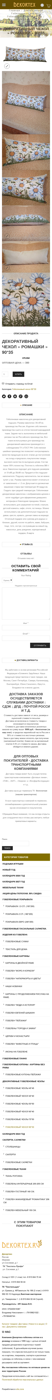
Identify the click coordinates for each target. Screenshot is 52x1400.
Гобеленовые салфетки (18, 1162)
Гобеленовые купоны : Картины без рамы (24, 1066)
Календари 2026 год (14, 875)
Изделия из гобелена (15, 934)
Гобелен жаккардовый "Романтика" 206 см (26, 1201)
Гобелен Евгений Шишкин (20, 1012)
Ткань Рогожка (13, 1175)
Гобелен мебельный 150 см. (20, 1210)
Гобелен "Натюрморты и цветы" (23, 978)
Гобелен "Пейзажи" (16, 1020)
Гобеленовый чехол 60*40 (19, 1111)
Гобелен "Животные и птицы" (22, 1043)
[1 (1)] (26, 56)
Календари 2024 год (14, 1133)
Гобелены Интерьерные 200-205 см (24, 1183)
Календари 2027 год (14, 881)
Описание (27, 405)
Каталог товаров (9, 1323)
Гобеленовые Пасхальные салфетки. (25, 928)
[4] (26, 187)
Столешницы (12, 1146)
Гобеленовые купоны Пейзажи (23, 1074)
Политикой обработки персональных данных (22, 1379)
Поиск (4, 839)
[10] (26, 256)
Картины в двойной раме (19, 962)
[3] (26, 151)
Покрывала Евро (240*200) (19, 921)
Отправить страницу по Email (18, 383)
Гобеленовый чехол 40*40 (19, 1095)
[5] (26, 223)
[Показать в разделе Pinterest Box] (15, 396)
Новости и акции (36, 1323)
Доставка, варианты (27, 660)
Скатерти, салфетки (14, 1139)
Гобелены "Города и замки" (20, 1028)
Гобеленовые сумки (17, 941)
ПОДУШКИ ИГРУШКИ (13, 863)
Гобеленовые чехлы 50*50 (19, 1103)
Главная (14, 10)
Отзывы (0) (27, 544)
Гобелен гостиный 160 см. (20, 1191)
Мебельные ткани (13, 887)
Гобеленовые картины (16, 956)
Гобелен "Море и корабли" (20, 970)
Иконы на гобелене (16, 1051)
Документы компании (16, 1326)
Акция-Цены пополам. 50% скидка (22, 893)
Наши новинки (13, 986)
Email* (26, 633)
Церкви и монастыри (17, 1036)
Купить (18, 374)
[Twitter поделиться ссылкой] (4, 396)
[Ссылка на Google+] (21, 396)
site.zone (20, 1389)
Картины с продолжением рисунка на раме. (26, 995)
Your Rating (26, 575)
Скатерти (10, 1154)
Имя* (26, 623)
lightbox (7, 66)
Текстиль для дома (16, 949)
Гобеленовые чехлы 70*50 (19, 1119)
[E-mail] (26, 396)
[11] (26, 299)
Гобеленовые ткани (14, 1169)
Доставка (23, 1323)
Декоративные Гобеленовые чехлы (27, 12)
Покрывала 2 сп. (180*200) (19, 914)
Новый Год (9, 869)
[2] (26, 102)
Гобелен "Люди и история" (20, 1005)
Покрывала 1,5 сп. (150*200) (19, 906)
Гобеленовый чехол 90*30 (24, 16)
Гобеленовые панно (15, 1058)
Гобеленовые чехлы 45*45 (19, 1088)
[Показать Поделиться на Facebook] (9, 396)
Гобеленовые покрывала (18, 899)
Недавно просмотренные (26, 585)
